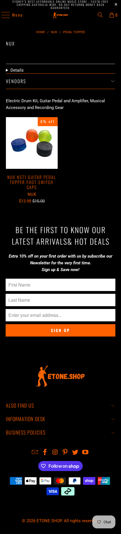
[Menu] (3, 15)
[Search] (100, 15)
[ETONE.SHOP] (60, 15)
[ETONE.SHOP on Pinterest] (65, 452)
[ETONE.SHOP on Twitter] (75, 452)
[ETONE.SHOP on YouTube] (85, 452)
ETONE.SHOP (49, 520)
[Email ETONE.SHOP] (35, 452)
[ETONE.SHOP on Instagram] (55, 452)
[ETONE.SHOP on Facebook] (45, 452)
